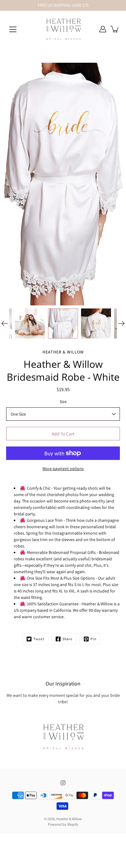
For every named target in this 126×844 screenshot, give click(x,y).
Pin (94, 639)
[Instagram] (63, 782)
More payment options (63, 468)
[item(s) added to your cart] (115, 29)
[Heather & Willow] (63, 29)
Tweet (38, 639)
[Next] (121, 323)
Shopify (72, 824)
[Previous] (4, 323)
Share (67, 639)
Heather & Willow (69, 818)
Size (63, 401)
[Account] (103, 29)
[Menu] (13, 29)
